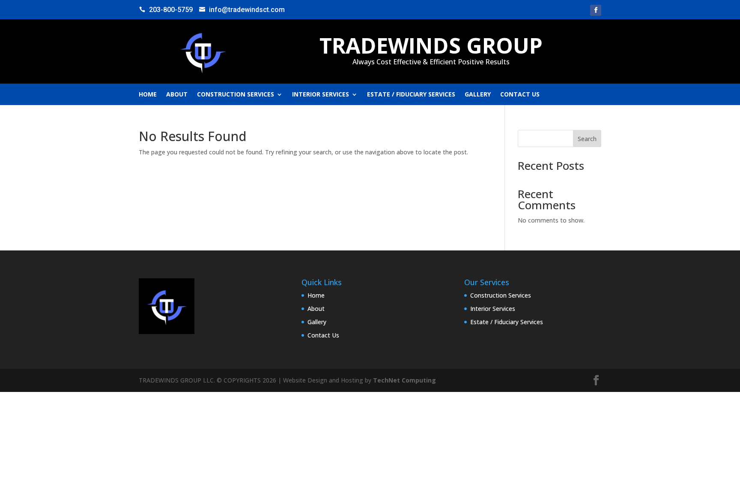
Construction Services (235, 94)
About (177, 94)
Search (587, 139)
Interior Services (320, 94)
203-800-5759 (171, 10)
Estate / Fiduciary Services (411, 94)
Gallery (478, 94)
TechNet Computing (404, 380)
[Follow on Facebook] (595, 10)
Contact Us (520, 94)
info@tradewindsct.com (247, 10)
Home (148, 94)
